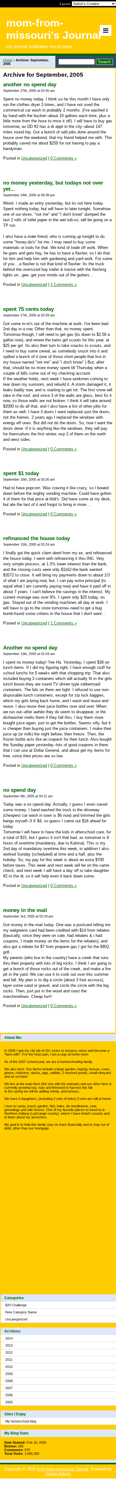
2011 (8, 1359)
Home (7, 60)
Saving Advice (58, 1473)
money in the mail (25, 910)
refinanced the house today (36, 538)
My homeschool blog (20, 1421)
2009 (9, 1374)
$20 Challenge (16, 1305)
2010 (9, 1367)
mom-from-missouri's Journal (62, 1469)
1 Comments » (63, 284)
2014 (9, 1338)
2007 (9, 1388)
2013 (9, 1345)
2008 (9, 1381)
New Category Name (21, 1312)
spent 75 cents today (28, 309)
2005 (9, 1402)
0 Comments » (63, 158)
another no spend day (29, 84)
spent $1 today (21, 473)
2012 (9, 1352)
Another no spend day (30, 648)
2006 (9, 1395)
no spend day (19, 790)
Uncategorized (16, 1319)
